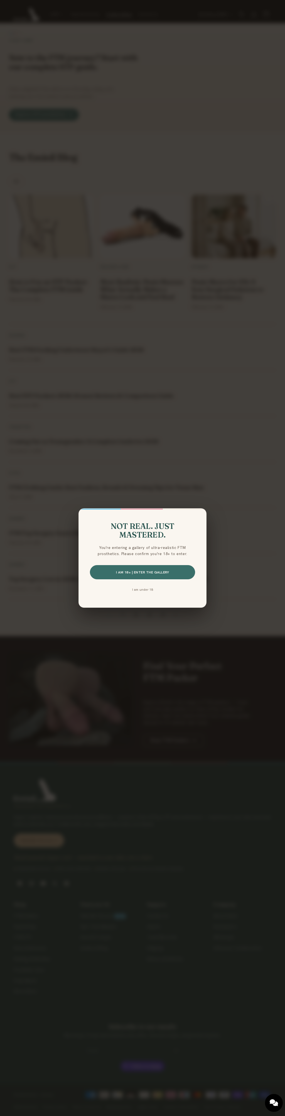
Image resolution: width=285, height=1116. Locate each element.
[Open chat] (274, 1103)
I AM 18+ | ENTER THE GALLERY (142, 572)
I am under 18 (142, 589)
